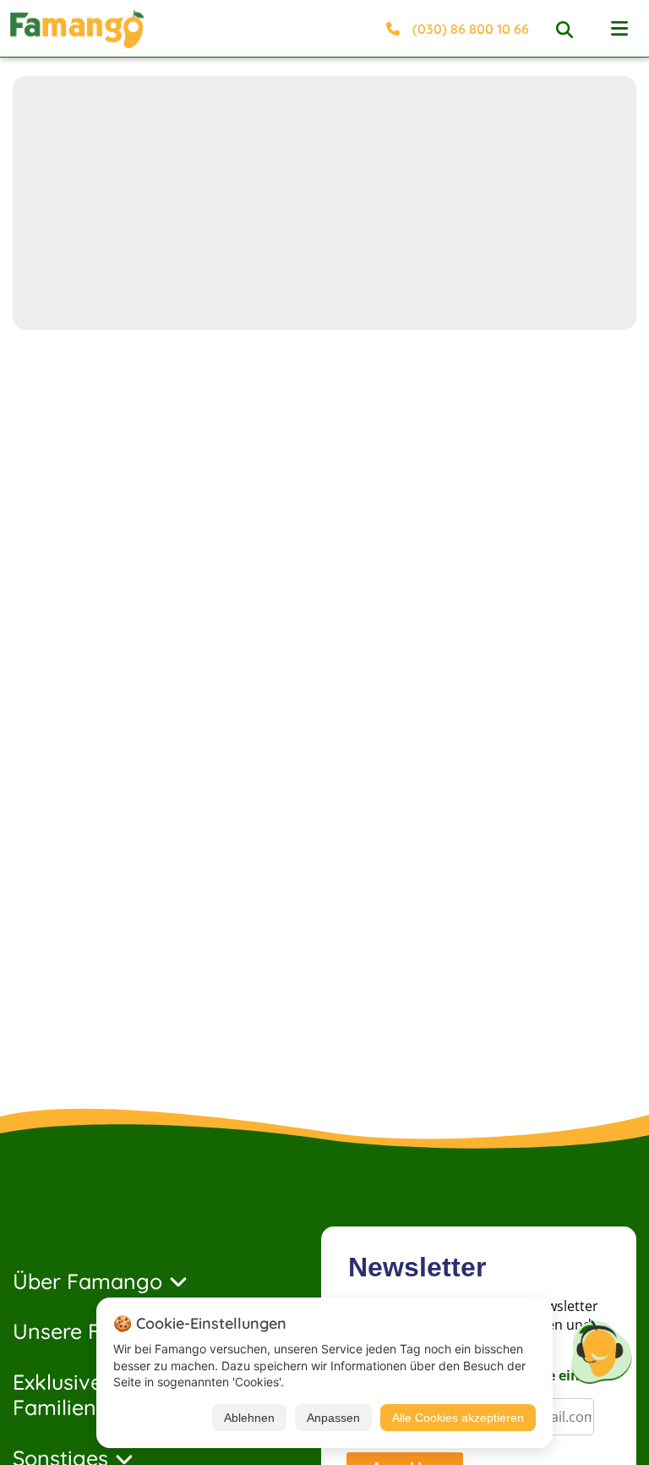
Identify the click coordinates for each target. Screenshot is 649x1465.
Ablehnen (249, 1417)
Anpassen (333, 1417)
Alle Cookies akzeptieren (458, 1417)
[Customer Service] (601, 1349)
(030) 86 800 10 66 (470, 28)
